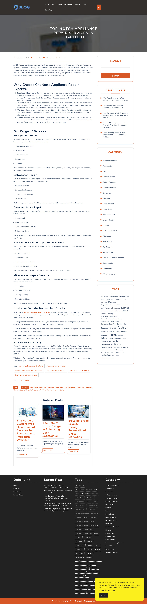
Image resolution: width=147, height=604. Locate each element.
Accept (103, 595)
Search (115, 61)
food (118, 331)
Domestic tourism (109, 188)
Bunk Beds (104, 302)
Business (112, 302)
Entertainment (108, 204)
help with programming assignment (118, 338)
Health (113, 335)
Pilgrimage (107, 236)
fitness (112, 331)
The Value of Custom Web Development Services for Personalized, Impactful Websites (26, 430)
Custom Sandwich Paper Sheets (111, 324)
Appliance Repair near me (56, 366)
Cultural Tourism (109, 182)
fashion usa (104, 332)
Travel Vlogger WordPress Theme (66, 601)
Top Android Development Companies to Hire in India (113, 107)
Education (106, 198)
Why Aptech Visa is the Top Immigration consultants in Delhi (115, 99)
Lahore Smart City (107, 344)
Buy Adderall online (108, 305)
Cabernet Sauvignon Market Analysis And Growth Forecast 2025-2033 (114, 125)
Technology (68, 4)
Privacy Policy (18, 495)
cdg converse (115, 308)
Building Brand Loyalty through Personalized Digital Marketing (78, 429)
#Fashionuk (104, 297)
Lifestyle (59, 4)
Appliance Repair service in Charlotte (28, 370)
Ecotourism (107, 193)
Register (78, 4)
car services (124, 305)
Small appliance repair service (26, 375)
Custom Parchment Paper (109, 316)
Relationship (107, 247)
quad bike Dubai (123, 347)
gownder (104, 335)
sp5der (120, 350)
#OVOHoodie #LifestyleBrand (119, 297)
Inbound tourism (109, 215)
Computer (106, 171)
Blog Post (48, 10)
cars (118, 305)
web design (115, 355)
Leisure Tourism (109, 220)
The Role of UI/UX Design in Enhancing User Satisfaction (52, 429)
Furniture (124, 332)
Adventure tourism (110, 161)
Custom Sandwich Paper (110, 321)
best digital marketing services (113, 299)
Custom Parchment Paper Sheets (111, 319)
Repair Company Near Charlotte (37, 312)
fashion (123, 327)
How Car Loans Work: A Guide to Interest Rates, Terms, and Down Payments (115, 115)
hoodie (115, 341)
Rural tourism (108, 252)
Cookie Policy (110, 590)
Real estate (107, 241)
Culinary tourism (109, 177)
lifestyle (117, 344)
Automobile (49, 4)
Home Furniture (106, 341)
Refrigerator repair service (79, 370)
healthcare (121, 335)
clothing (125, 307)
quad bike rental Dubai (107, 350)
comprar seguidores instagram (111, 311)
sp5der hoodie (107, 352)
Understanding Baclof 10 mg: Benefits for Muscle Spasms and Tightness (115, 135)
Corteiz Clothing (107, 314)
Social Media (108, 263)
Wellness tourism (109, 274)
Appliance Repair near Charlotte (31, 366)
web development (107, 358)
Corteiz (125, 311)
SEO (116, 350)
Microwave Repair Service (56, 370)
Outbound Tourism (110, 231)
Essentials (113, 328)
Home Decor (107, 209)
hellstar (104, 338)
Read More (22, 454)
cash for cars (105, 308)
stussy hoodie (119, 352)
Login (85, 4)
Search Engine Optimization (113, 258)
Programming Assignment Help (109, 347)
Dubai (124, 324)
